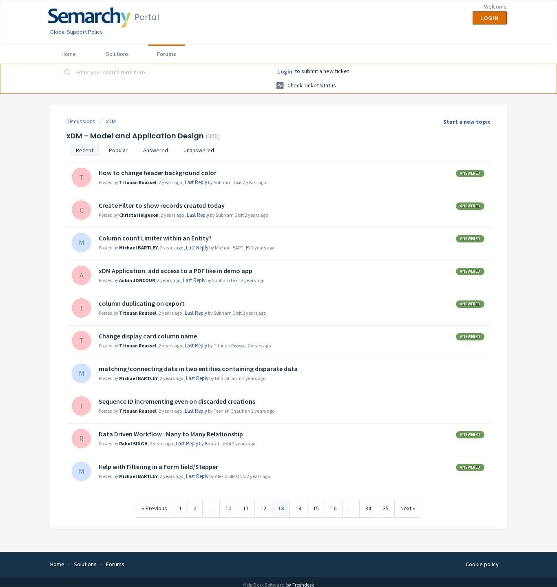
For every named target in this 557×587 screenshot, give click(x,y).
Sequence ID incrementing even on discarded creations (177, 401)
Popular (118, 150)
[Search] (67, 73)
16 (333, 508)
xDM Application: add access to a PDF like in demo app (175, 271)
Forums (166, 54)
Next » (407, 508)
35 (386, 508)
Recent (84, 150)
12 (263, 508)
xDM (111, 121)
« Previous (154, 508)
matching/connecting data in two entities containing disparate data (198, 369)
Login (285, 71)
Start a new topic (467, 121)
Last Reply (196, 182)
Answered (155, 150)
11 (246, 508)
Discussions (80, 121)
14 (298, 508)
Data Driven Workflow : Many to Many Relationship (171, 434)
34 (368, 508)
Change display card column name (148, 336)
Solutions (117, 54)
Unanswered (198, 150)
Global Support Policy (76, 32)
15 (316, 508)
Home (69, 54)
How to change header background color (158, 173)
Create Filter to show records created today (162, 205)
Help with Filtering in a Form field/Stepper (158, 466)
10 (228, 508)
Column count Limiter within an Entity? (155, 238)
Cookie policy (482, 564)
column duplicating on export (142, 303)
